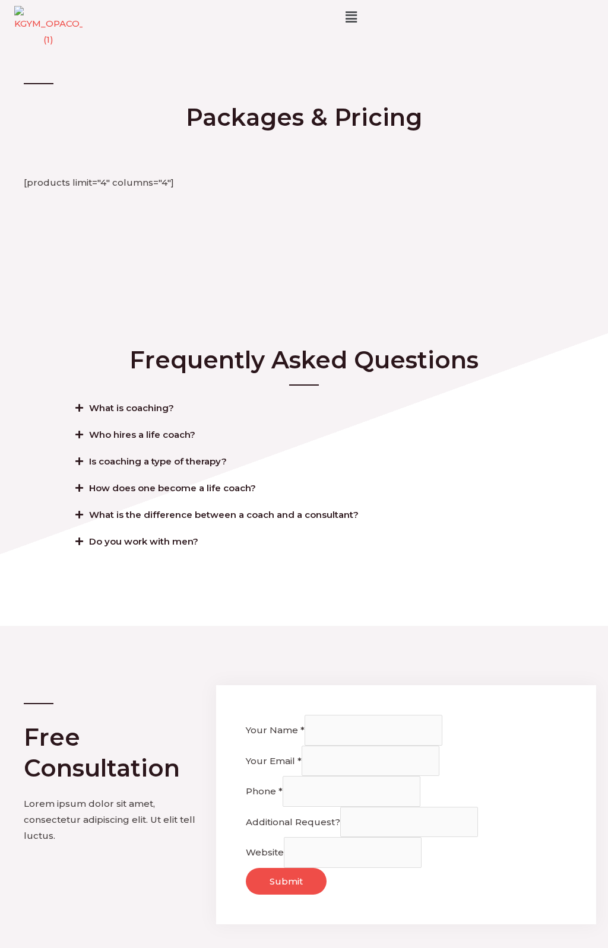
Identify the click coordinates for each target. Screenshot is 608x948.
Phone (264, 791)
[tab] (304, 408)
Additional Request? (293, 822)
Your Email (274, 760)
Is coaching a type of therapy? (158, 461)
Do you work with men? (143, 541)
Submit (286, 881)
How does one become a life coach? (172, 488)
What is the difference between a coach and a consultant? (224, 514)
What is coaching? (131, 407)
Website (265, 852)
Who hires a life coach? (142, 434)
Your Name (275, 730)
